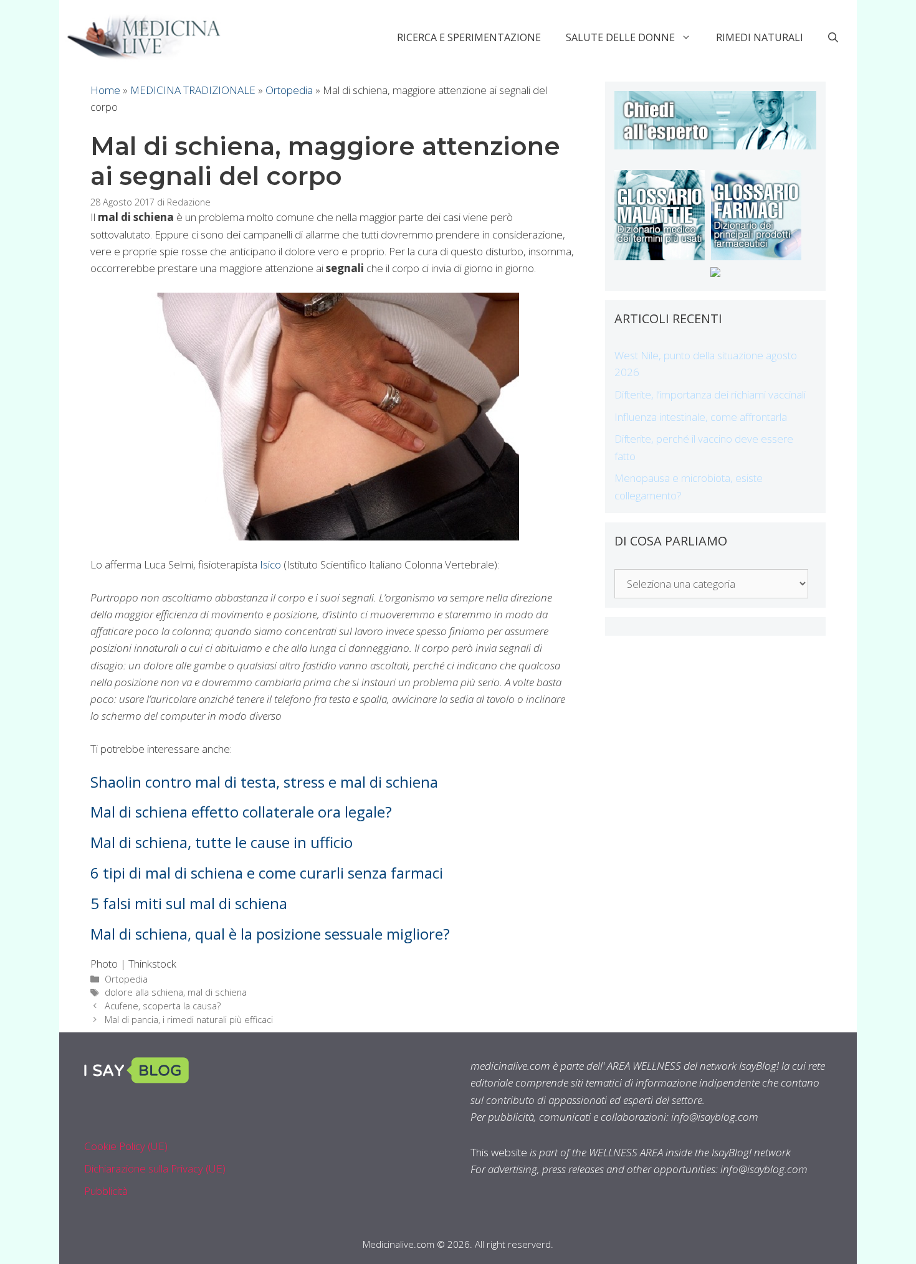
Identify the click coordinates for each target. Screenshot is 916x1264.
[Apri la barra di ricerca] (833, 37)
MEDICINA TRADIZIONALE (192, 90)
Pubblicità (106, 1191)
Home (105, 90)
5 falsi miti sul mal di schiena (188, 903)
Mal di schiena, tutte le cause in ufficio (221, 842)
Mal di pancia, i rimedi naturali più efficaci (189, 1020)
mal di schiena (217, 992)
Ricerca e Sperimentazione (469, 37)
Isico (270, 564)
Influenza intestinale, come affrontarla (700, 417)
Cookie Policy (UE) (126, 1146)
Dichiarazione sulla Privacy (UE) (155, 1168)
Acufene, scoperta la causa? (163, 1006)
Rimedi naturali (759, 37)
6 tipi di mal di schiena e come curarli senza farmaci (266, 872)
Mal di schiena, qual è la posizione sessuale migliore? (270, 933)
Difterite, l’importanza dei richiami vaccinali (710, 394)
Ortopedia (289, 90)
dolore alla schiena (144, 992)
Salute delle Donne (620, 37)
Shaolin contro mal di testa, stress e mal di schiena (264, 781)
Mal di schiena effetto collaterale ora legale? (241, 811)
